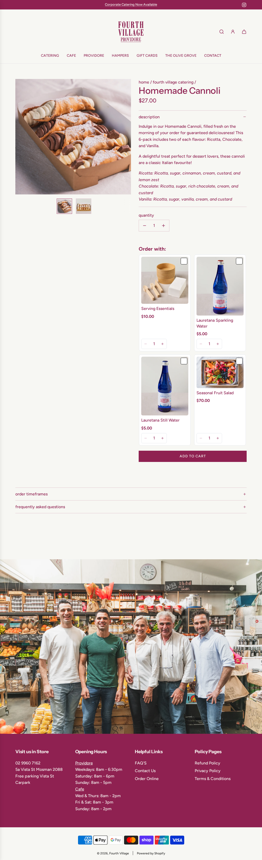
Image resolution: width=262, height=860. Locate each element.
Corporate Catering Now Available (131, 4)
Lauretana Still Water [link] (160, 420)
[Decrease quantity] (144, 225)
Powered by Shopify (151, 853)
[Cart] (244, 31)
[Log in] (232, 31)
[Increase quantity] (163, 225)
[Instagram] (244, 4)
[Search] (221, 31)
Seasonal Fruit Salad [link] (215, 392)
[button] (22, 137)
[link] (164, 280)
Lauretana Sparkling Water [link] (214, 323)
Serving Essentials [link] (157, 308)
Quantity (146, 215)
